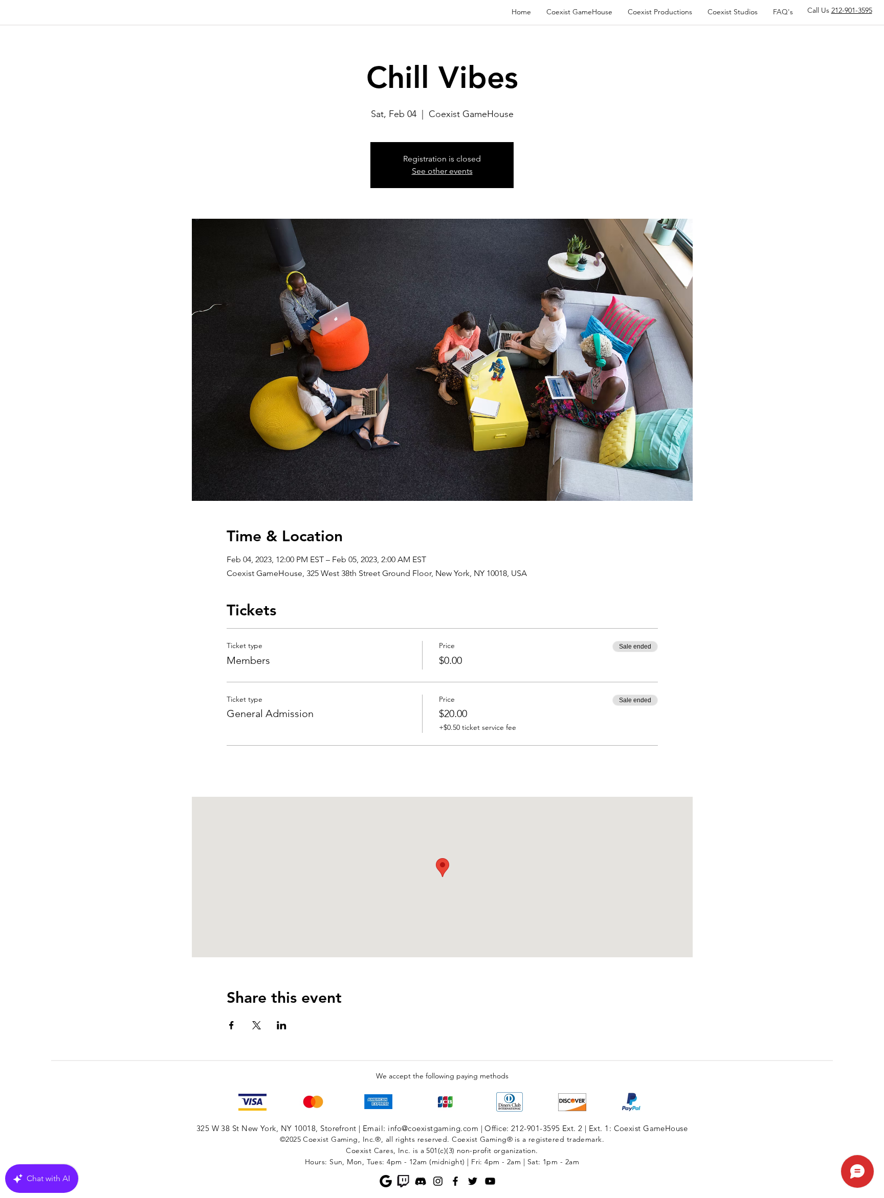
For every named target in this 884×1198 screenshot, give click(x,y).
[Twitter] (473, 1181)
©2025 (290, 1139)
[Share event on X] (256, 1025)
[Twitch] (403, 1181)
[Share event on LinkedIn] (281, 1025)
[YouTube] (490, 1181)
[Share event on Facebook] (231, 1025)
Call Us (839, 10)
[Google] (386, 1181)
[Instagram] (438, 1181)
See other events (442, 171)
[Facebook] (455, 1181)
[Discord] (420, 1181)
